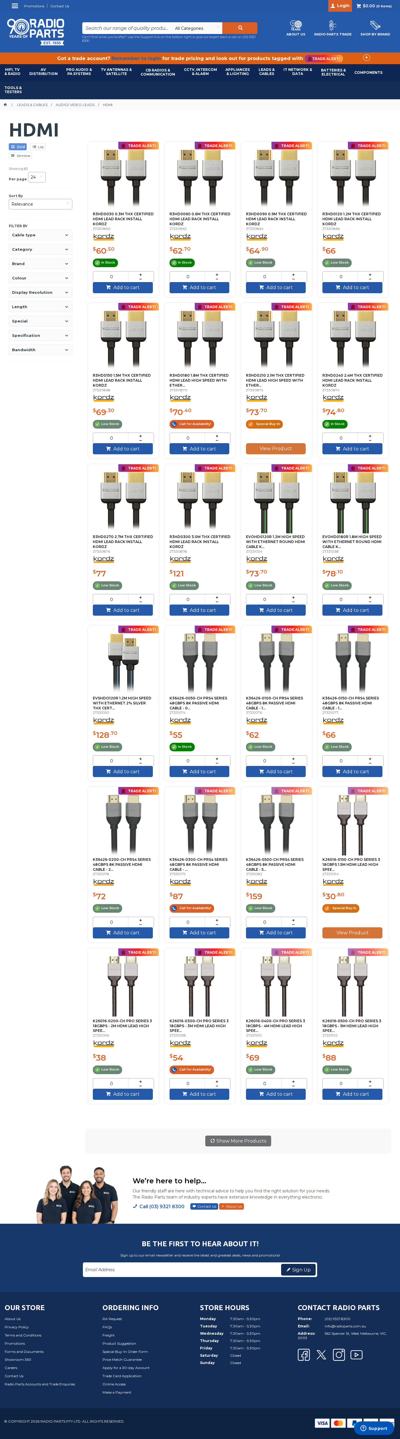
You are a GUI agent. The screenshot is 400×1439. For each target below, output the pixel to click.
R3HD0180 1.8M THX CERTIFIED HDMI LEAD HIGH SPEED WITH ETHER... (199, 380)
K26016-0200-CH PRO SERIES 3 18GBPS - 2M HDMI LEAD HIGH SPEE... (122, 1026)
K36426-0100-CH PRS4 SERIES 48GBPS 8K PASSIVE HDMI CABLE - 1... (274, 703)
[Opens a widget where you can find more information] (374, 1428)
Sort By (16, 196)
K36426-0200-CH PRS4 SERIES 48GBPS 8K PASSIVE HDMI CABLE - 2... (122, 864)
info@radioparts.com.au (345, 1326)
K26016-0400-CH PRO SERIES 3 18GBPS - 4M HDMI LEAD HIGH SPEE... (275, 1026)
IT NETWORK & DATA (297, 71)
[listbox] (196, 28)
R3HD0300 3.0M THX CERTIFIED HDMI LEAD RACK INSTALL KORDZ (200, 542)
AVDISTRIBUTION (43, 71)
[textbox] (126, 28)
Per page (18, 179)
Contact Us (206, 1206)
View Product (276, 448)
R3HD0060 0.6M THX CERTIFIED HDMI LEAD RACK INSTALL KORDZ (200, 219)
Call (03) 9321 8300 (161, 1206)
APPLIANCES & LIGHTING (237, 71)
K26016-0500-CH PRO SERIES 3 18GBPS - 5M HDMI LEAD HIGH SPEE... (351, 1026)
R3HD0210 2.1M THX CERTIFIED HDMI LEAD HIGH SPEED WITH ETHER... (275, 380)
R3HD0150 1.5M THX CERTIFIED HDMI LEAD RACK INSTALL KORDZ (122, 380)
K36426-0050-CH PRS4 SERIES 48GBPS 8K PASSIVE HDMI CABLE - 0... (198, 703)
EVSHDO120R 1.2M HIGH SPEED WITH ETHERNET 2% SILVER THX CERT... (122, 703)
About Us (234, 1206)
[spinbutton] (111, 277)
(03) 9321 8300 (338, 1319)
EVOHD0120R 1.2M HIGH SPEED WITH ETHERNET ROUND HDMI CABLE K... (275, 542)
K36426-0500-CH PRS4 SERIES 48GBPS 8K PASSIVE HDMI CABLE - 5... (275, 864)
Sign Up (301, 1270)
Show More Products (241, 1141)
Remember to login (136, 58)
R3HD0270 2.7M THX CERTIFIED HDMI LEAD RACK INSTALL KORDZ (123, 542)
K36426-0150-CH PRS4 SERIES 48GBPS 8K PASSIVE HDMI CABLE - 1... (350, 703)
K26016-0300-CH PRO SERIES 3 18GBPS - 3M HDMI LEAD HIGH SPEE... (199, 1026)
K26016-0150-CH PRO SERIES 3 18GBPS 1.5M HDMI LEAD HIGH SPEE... (351, 864)
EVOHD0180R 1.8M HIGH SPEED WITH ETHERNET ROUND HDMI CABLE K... (352, 542)
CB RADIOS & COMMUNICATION (158, 72)
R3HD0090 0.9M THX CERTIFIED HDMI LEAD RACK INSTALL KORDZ (276, 219)
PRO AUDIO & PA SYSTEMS (79, 71)
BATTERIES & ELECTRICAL (333, 72)
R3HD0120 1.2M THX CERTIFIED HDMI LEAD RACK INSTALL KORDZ (351, 219)
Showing (18, 169)
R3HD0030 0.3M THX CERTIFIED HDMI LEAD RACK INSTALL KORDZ (123, 219)
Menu (15, 8)
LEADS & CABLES (267, 71)
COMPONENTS (368, 72)
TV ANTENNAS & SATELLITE (116, 71)
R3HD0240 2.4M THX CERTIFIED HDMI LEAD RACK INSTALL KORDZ (352, 380)
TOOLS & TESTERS (13, 90)
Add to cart (126, 287)
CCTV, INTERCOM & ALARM (200, 71)
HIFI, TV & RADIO (12, 71)
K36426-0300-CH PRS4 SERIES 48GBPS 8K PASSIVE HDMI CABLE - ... (199, 864)
